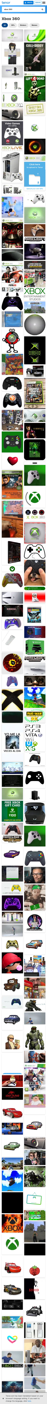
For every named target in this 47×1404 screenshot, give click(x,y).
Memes (34, 25)
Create (29, 2)
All (5, 25)
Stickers (23, 25)
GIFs (13, 25)
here (29, 1401)
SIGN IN (37, 2)
